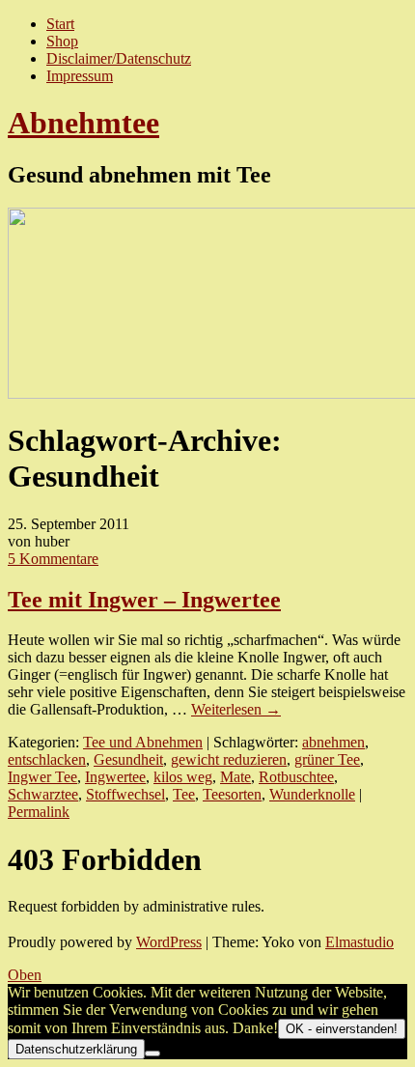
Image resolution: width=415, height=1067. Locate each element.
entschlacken (47, 759)
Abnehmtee (83, 122)
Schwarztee (43, 794)
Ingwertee (115, 777)
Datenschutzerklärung (76, 1049)
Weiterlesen (236, 709)
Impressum (79, 76)
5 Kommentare (53, 558)
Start (60, 23)
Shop (62, 41)
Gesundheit (128, 759)
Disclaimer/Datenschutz (118, 58)
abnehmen (333, 742)
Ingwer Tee (42, 777)
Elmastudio (359, 942)
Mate (235, 777)
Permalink (38, 811)
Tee (184, 794)
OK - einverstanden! (342, 1029)
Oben (25, 975)
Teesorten (232, 794)
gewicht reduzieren (229, 759)
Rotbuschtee (296, 777)
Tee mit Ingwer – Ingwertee (144, 599)
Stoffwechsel (125, 794)
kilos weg (182, 777)
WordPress (169, 942)
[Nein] (152, 1053)
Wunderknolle (312, 794)
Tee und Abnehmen (143, 742)
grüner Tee (327, 759)
